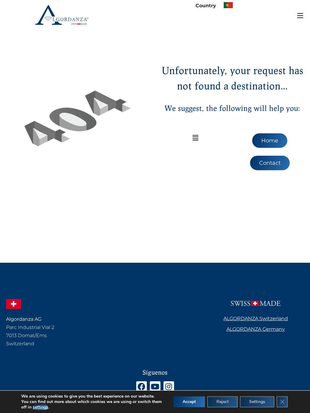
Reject (222, 402)
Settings (257, 402)
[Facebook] (141, 386)
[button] (300, 16)
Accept (189, 402)
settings (40, 407)
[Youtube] (155, 386)
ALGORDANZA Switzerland (255, 318)
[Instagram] (168, 386)
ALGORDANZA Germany (255, 329)
